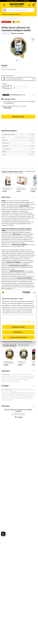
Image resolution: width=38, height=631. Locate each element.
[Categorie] (4, 5)
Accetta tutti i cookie (18, 327)
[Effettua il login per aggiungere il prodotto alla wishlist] (33, 39)
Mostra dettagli (26, 321)
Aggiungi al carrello (18, 116)
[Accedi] (29, 5)
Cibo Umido (15, 18)
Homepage (3, 18)
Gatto (9, 18)
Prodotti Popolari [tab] (30, 171)
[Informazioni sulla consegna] (13, 103)
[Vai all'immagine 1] (16, 60)
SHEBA (3, 24)
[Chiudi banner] (34, 292)
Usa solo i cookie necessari (18, 337)
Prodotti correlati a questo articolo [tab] (12, 171)
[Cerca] (4, 10)
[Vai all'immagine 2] (18, 60)
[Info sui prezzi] (15, 69)
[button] (18, 47)
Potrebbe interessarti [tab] (9, 345)
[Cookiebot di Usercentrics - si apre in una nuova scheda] (22, 292)
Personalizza (17, 332)
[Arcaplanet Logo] (16, 5)
